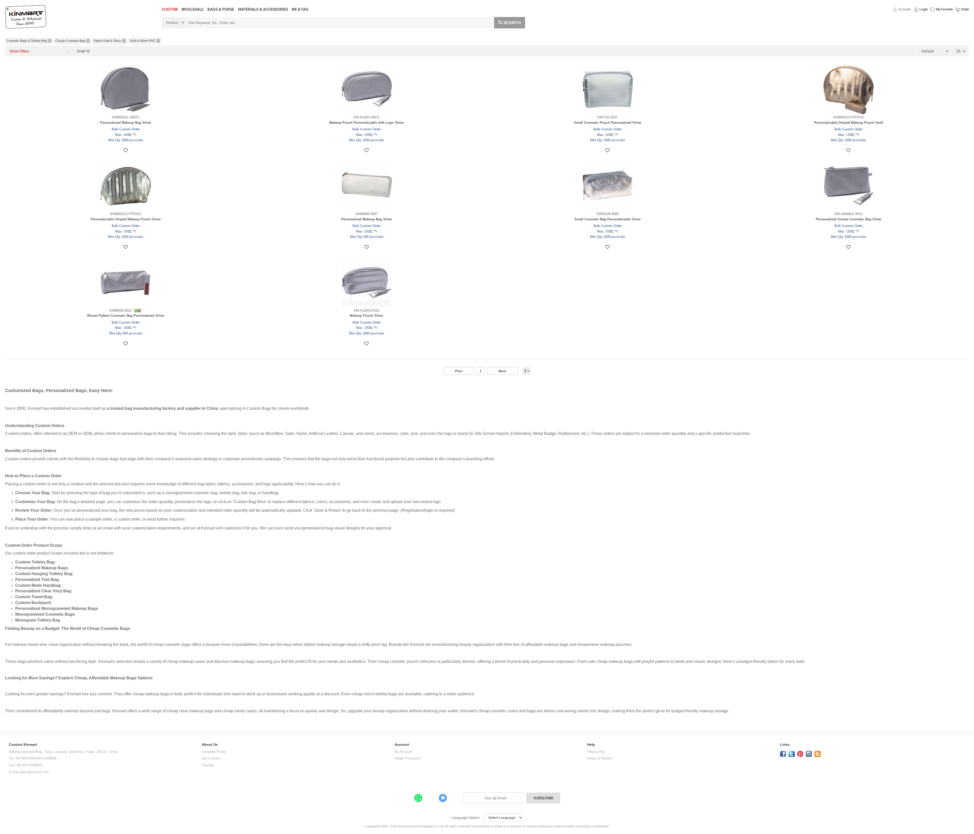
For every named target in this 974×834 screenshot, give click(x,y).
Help (591, 745)
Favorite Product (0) (932, 18)
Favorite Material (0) (932, 25)
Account (401, 745)
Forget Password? (407, 758)
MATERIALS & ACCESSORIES (263, 9)
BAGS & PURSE (220, 9)
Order (965, 9)
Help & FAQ (596, 752)
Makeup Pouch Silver (366, 315)
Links (785, 745)
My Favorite (944, 9)
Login (923, 9)
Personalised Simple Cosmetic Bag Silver (848, 219)
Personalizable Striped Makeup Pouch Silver (126, 219)
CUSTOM (170, 9)
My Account (403, 752)
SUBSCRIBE (543, 798)
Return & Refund (599, 758)
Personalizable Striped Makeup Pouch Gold (848, 123)
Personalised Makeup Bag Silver (125, 123)
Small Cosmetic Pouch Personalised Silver (607, 123)
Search (512, 23)
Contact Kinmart (23, 745)
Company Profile (214, 752)
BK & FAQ (300, 9)
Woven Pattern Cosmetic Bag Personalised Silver (125, 315)
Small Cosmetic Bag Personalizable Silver (607, 219)
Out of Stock (211, 758)
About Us (210, 745)
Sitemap (208, 765)
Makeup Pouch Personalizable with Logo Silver (366, 123)
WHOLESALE (192, 9)
